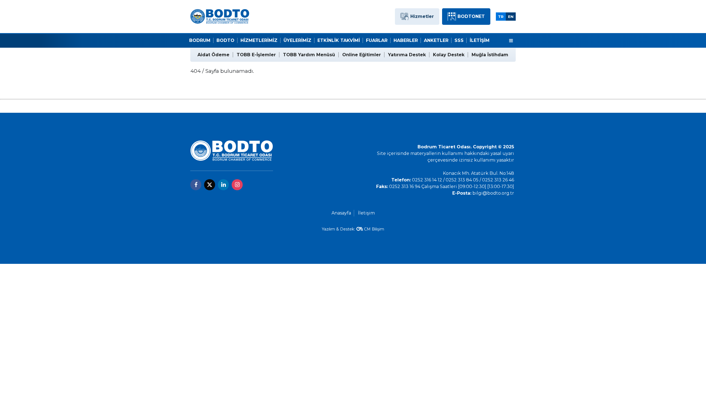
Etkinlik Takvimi (338, 40)
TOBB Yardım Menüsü (309, 54)
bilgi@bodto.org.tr (493, 193)
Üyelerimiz (297, 40)
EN (511, 16)
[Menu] (511, 40)
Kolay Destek (448, 54)
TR (501, 16)
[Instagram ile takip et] (237, 184)
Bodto (225, 40)
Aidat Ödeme (213, 54)
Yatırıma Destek (407, 54)
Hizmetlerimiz (258, 40)
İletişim (480, 40)
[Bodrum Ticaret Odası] (219, 16)
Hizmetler (422, 16)
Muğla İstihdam (490, 54)
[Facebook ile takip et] (195, 184)
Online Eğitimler (361, 54)
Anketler (436, 40)
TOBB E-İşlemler (256, 54)
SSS (459, 40)
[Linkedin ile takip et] (223, 184)
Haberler (406, 40)
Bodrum (199, 40)
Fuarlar (376, 40)
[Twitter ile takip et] (209, 184)
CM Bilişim (374, 229)
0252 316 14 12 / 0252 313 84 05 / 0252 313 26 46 (463, 180)
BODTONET (471, 16)
